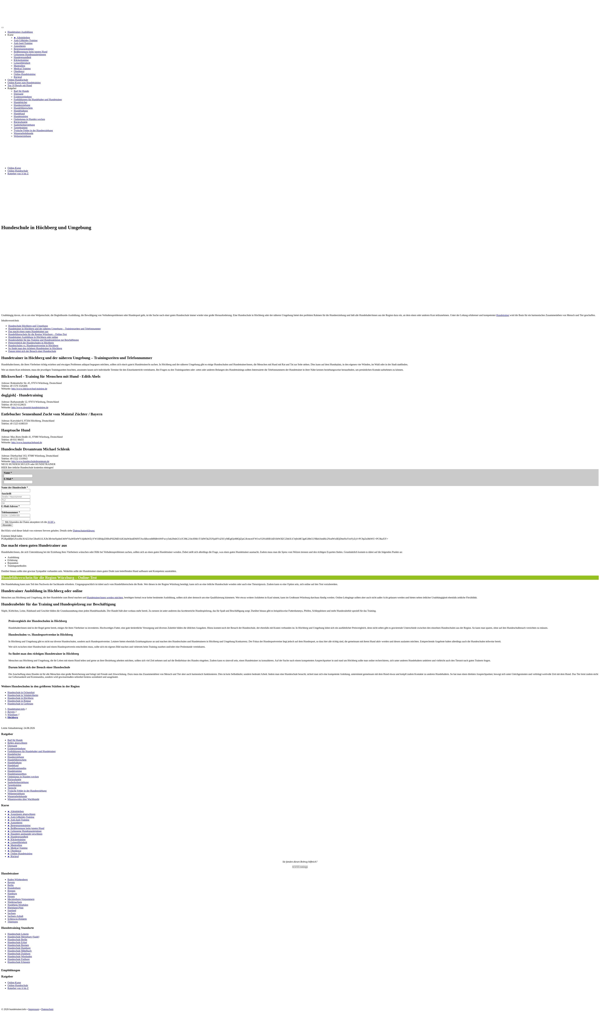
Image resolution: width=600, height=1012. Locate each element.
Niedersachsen (15, 902)
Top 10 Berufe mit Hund (20, 85)
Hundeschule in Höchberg (20, 698)
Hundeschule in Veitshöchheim (23, 695)
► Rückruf (13, 856)
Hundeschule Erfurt (17, 942)
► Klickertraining (16, 839)
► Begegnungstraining (19, 825)
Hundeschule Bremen (18, 945)
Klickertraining (21, 60)
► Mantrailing (15, 845)
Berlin (11, 885)
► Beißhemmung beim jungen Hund (26, 828)
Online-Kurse (14, 168)
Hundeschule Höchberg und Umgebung (28, 326)
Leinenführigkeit (22, 63)
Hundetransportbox (17, 774)
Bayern (11, 882)
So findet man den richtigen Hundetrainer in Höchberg (35, 348)
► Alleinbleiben (22, 37)
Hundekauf (19, 113)
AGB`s (51, 522)
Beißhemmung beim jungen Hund (30, 51)
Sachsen (12, 913)
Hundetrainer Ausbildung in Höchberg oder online (33, 337)
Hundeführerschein (23, 108)
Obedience (19, 71)
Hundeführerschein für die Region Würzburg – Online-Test (37, 334)
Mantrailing (19, 65)
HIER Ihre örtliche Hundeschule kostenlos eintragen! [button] (27, 467)
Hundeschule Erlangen (19, 962)
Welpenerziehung (22, 136)
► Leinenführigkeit (17, 842)
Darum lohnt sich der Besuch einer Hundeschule (32, 351)
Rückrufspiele (21, 122)
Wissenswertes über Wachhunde (23, 799)
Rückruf (18, 77)
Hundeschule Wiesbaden (20, 956)
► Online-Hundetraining (20, 853)
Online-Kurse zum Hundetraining (24, 82)
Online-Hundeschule (18, 79)
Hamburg (12, 893)
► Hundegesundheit (18, 836)
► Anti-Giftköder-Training (21, 817)
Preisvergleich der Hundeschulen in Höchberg (31, 342)
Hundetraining (21, 116)
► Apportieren (15, 822)
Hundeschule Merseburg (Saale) (23, 936)
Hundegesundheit (22, 57)
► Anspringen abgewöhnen (21, 814)
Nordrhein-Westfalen (18, 905)
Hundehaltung (21, 110)
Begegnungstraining (24, 49)
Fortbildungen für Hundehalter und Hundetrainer (38, 99)
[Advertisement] (300, 199)
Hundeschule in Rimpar (19, 701)
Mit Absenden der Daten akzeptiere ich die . (29, 522)
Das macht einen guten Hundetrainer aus (28, 331)
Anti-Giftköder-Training (26, 40)
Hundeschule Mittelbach (20, 950)
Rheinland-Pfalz (15, 907)
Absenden (7, 525)
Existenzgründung (23, 96)
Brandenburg (14, 888)
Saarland (12, 910)
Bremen (11, 890)
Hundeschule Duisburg (19, 953)
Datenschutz (47, 1009)
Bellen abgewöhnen (17, 743)
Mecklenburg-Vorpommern (21, 899)
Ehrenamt (18, 94)
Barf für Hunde (21, 91)
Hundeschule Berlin (17, 939)
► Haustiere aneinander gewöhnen (25, 834)
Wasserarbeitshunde (23, 133)
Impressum (33, 1009)
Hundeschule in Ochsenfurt (21, 692)
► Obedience (14, 850)
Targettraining (21, 127)
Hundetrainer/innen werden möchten (105, 597)
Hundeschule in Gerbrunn (20, 703)
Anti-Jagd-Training (23, 43)
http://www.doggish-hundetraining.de (29, 407)
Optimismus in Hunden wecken (29, 119)
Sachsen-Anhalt (15, 916)
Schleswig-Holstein (17, 919)
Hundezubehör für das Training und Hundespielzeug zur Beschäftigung (43, 340)
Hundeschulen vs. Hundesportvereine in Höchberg (33, 345)
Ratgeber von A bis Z (18, 173)
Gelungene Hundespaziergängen (30, 54)
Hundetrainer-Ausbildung (20, 32)
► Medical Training (18, 848)
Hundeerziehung (22, 105)
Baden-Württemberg (18, 879)
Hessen (11, 896)
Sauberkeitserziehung (24, 124)
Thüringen (13, 921)
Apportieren (20, 46)
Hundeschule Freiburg (19, 959)
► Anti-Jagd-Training (18, 819)
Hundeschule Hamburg (19, 948)
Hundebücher (20, 102)
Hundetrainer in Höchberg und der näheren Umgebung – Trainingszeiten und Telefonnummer (54, 328)
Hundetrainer (502, 315)
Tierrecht (12, 788)
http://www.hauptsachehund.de (26, 442)
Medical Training (22, 68)
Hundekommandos (17, 768)
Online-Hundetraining (24, 74)
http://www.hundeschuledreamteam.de (30, 461)
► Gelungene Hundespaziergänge (25, 831)
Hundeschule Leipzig (18, 934)
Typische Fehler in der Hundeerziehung (33, 130)
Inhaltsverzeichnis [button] (10, 320)
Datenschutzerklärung (84, 530)
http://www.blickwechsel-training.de (29, 388)
